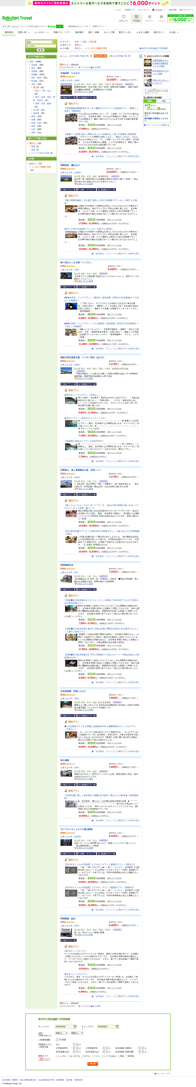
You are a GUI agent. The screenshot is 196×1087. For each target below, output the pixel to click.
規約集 (69, 1080)
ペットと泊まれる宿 (40, 153)
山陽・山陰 (36, 123)
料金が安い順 (86, 56)
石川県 (36, 110)
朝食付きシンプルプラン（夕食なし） (82, 395)
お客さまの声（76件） (70, 767)
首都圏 (34, 74)
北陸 (85, 42)
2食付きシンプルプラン (75, 951)
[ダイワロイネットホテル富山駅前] (102, 841)
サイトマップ (143, 10)
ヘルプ (118, 10)
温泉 (33, 150)
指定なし (79, 48)
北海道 (34, 65)
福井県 (36, 113)
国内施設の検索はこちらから (156, 119)
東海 (33, 116)
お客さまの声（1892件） (71, 837)
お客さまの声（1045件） (71, 172)
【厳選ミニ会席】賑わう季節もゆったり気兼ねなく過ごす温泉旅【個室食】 (100, 134)
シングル (62, 1056)
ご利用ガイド (129, 10)
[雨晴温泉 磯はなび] (114, 177)
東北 (33, 68)
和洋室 (131, 1056)
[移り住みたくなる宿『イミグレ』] (102, 274)
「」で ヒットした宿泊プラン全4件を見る (116, 461)
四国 (33, 126)
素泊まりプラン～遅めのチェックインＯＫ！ (85, 418)
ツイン (97, 1056)
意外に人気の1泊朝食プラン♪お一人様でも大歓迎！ (89, 229)
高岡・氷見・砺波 (43, 103)
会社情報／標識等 (10, 1080)
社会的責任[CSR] (46, 1080)
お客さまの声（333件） (71, 477)
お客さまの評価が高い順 (119, 56)
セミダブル (75, 1056)
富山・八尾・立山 (43, 90)
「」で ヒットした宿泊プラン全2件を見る (116, 156)
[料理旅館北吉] (102, 576)
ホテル (153, 106)
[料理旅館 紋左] (116, 930)
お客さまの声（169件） (71, 80)
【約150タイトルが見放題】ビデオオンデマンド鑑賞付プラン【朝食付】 (99, 887)
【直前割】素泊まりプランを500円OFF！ (84, 441)
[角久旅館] (102, 772)
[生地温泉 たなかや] (128, 84)
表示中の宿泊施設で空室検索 (155, 48)
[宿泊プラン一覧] (68, 97)
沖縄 (33, 132)
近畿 (33, 119)
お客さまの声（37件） (70, 926)
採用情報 (60, 1080)
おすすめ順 (74, 56)
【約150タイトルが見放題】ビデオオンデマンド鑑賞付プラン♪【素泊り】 (100, 864)
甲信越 (34, 81)
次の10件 (97, 67)
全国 (77, 42)
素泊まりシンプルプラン (76, 974)
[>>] (140, 56)
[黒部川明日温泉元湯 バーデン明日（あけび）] (79, 371)
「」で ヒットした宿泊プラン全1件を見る (116, 751)
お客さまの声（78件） (70, 698)
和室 (122, 1056)
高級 (33, 146)
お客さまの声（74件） (70, 270)
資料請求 (79, 1080)
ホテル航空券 (158, 109)
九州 (33, 129)
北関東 (34, 71)
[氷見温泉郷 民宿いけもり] (116, 703)
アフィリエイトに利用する (157, 125)
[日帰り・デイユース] (86, 189)
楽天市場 (172, 10)
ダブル (87, 1056)
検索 (92, 1064)
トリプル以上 (110, 1056)
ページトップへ (164, 1073)
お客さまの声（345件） (71, 365)
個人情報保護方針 (28, 1080)
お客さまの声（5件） (69, 572)
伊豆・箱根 (36, 78)
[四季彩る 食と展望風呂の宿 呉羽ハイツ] (102, 481)
